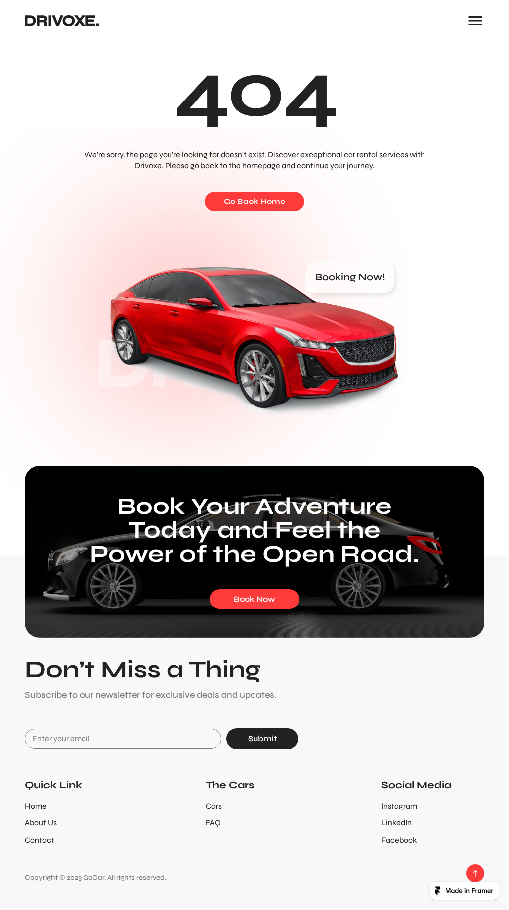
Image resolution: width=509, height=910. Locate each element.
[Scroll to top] (475, 873)
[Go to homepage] (62, 21)
